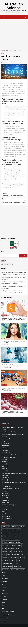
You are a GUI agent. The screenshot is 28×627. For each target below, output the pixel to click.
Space (3, 511)
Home (3, 572)
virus (12, 569)
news (22, 554)
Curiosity (4, 539)
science (19, 560)
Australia (3, 429)
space (17, 563)
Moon (3, 554)
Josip (10, 320)
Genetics (4, 361)
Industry (3, 471)
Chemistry (4, 315)
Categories (4, 581)
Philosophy (4, 495)
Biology (3, 408)
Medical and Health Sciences (9, 489)
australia (21, 526)
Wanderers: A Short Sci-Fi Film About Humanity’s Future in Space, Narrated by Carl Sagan (13, 196)
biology (4, 533)
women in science (19, 569)
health (4, 548)
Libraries (3, 480)
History (3, 468)
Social (3, 509)
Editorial (3, 448)
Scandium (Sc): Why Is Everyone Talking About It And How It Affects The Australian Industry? (13, 273)
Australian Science (13, 6)
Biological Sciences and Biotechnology (11, 434)
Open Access (4, 493)
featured (12, 545)
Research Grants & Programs (9, 505)
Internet (3, 475)
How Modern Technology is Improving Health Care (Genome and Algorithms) (13, 283)
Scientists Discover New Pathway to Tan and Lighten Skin (13, 278)
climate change (18, 533)
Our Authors (4, 578)
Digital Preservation (6, 446)
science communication (8, 563)
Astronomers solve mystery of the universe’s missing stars (13, 101)
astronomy (14, 526)
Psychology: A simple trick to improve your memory (13, 122)
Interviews (4, 478)
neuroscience (15, 554)
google (19, 545)
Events (3, 459)
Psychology (4, 500)
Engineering (4, 452)
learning (15, 551)
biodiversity (17, 530)
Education (4, 384)
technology (5, 569)
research (13, 560)
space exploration (7, 566)
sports (15, 566)
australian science (7, 530)
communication (6, 536)
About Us (3, 575)
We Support (4, 618)
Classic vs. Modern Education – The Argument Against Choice (13, 287)
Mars (20, 551)
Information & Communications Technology (13, 473)
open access (5, 557)
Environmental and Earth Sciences (10, 455)
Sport (3, 514)
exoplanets (5, 545)
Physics (3, 498)
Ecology (17, 539)
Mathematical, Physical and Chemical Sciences (13, 482)
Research (3, 502)
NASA (8, 554)
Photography (14, 557)
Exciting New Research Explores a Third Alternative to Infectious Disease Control (12, 292)
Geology (3, 464)
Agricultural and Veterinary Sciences (11, 427)
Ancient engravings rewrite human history (14, 201)
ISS (10, 551)
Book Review (4, 439)
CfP (2, 441)
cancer (10, 533)
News (2, 53)
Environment (19, 542)
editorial (4, 542)
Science (3, 507)
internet (18, 548)
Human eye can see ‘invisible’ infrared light (12, 139)
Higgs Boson (11, 548)
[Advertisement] (14, 34)
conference (15, 536)
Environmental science (7, 457)
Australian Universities (7, 432)
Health (3, 338)
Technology (4, 516)
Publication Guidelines (7, 615)
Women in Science (6, 518)
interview (4, 551)
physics (22, 557)
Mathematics (5, 486)
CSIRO (21, 536)
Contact (3, 621)
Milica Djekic (13, 62)
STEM (20, 566)
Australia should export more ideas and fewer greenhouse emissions (12, 162)
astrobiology (5, 526)
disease (11, 539)
